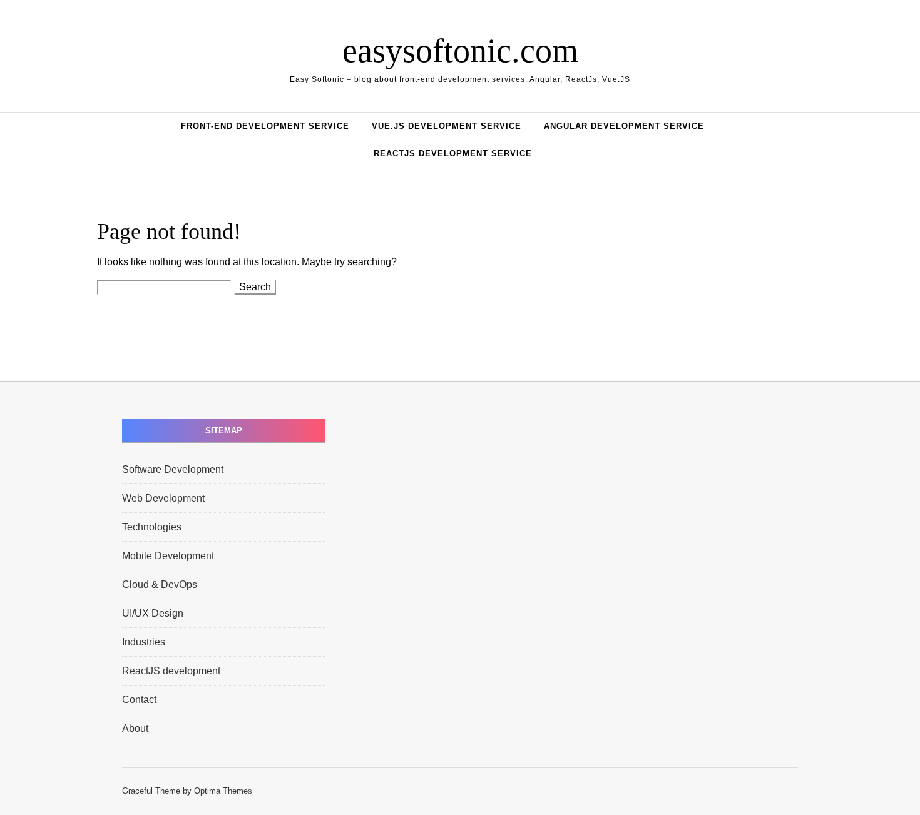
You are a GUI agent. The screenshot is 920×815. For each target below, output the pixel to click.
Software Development (172, 469)
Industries (143, 642)
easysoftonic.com (460, 50)
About (135, 728)
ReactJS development (171, 671)
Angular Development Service (624, 126)
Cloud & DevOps (159, 584)
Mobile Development (168, 555)
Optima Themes (223, 791)
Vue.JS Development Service (446, 126)
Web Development (163, 498)
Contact (139, 699)
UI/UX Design (152, 613)
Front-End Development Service (265, 126)
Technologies (151, 527)
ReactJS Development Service (453, 153)
